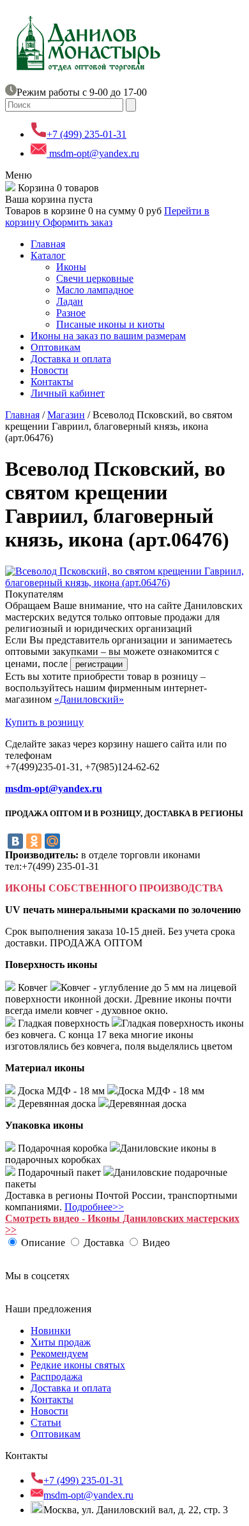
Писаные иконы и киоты (110, 324)
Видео (156, 1242)
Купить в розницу (44, 722)
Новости (49, 370)
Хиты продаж (61, 1342)
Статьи (46, 1422)
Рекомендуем (59, 1353)
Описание (43, 1242)
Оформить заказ (77, 222)
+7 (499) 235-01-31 (86, 134)
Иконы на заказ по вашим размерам (108, 335)
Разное (71, 312)
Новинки (51, 1330)
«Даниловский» (89, 699)
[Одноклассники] (34, 841)
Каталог (48, 255)
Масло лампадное (94, 289)
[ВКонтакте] (15, 841)
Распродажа (56, 1376)
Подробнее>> (94, 1206)
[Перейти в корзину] (10, 187)
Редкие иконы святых (78, 1365)
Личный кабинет (68, 393)
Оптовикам (55, 347)
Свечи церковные (94, 278)
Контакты (52, 381)
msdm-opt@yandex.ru (93, 153)
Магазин (66, 414)
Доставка (104, 1242)
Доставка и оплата (71, 358)
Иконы (71, 266)
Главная (48, 243)
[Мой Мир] (52, 841)
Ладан (69, 301)
